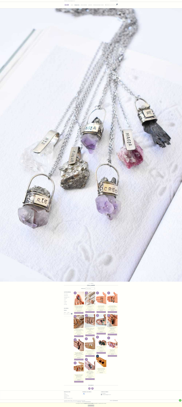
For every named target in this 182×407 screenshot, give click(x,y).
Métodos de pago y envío (68, 398)
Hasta (68, 312)
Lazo (65, 299)
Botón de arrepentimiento (86, 401)
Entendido (91, 405)
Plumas (65, 304)
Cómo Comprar (66, 395)
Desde (65, 312)
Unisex (65, 302)
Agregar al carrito (90, 311)
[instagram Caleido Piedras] (89, 388)
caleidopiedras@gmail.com (106, 394)
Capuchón (66, 295)
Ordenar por (83, 288)
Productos (65, 394)
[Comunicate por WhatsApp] (180, 400)
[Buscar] (105, 4)
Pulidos (65, 301)
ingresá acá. (79, 401)
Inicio (89, 283)
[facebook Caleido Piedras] (92, 388)
